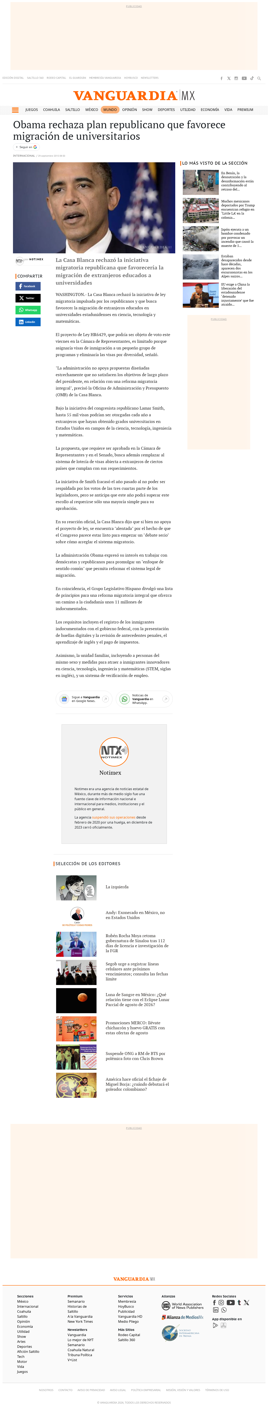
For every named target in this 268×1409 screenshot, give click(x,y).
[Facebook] (221, 78)
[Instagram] (236, 78)
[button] (15, 110)
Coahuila (51, 109)
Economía (210, 109)
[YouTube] (244, 78)
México (91, 109)
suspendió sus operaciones (113, 817)
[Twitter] (229, 78)
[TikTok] (252, 78)
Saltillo (72, 109)
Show (147, 109)
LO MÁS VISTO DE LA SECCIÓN (215, 163)
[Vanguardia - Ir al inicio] (134, 95)
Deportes (166, 109)
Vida (228, 109)
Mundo (110, 109)
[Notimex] (114, 752)
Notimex (36, 259)
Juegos (32, 109)
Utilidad (188, 109)
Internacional (24, 155)
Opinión (129, 109)
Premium (245, 109)
